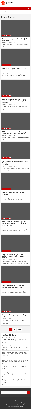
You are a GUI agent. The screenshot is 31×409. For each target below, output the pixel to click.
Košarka (5, 35)
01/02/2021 (4, 227)
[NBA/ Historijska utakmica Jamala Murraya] (15, 181)
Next (19, 329)
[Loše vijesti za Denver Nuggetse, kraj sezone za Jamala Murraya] (15, 57)
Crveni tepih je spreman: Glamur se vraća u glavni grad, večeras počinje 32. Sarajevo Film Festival (14, 367)
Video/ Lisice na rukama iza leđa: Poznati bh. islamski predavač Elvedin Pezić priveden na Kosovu (15, 360)
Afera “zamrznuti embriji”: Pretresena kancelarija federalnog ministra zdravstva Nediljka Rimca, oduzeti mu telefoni (15, 381)
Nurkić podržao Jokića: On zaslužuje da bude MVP (14, 39)
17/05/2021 (4, 42)
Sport (9, 35)
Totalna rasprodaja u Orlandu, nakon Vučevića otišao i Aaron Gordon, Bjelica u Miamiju (15, 100)
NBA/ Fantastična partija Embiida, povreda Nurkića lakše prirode (13, 286)
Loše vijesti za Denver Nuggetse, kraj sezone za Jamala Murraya (14, 69)
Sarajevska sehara (12, 42)
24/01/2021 (4, 259)
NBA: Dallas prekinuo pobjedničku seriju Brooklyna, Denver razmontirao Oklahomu (15, 162)
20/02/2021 (4, 196)
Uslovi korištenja (8, 404)
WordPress (20, 406)
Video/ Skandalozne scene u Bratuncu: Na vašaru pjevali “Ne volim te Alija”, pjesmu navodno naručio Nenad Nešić (14, 353)
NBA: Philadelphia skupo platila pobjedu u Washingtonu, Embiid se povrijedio (15, 132)
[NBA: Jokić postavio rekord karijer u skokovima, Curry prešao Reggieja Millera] (15, 243)
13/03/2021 (4, 135)
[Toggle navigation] (3, 8)
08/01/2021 (4, 318)
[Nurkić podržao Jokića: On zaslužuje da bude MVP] (15, 28)
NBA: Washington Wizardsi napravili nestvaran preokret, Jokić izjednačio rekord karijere (14, 223)
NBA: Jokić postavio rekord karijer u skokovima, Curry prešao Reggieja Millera (13, 256)
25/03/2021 (4, 104)
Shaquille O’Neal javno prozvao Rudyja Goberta (14, 315)
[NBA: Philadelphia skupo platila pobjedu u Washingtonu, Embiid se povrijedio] (15, 121)
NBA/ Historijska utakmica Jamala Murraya (13, 193)
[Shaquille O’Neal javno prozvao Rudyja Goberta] (15, 304)
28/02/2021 (4, 166)
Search (28, 392)
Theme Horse (22, 404)
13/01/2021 (4, 289)
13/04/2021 (4, 72)
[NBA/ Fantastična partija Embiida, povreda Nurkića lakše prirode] (15, 274)
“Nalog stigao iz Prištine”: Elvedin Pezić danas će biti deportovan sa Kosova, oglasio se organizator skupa (15, 346)
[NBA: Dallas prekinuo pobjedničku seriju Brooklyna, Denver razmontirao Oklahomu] (15, 150)
